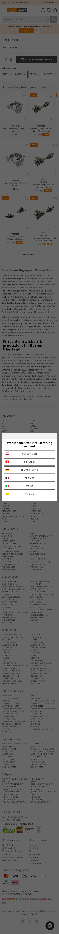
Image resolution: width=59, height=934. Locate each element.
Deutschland (29, 469)
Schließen (54, 436)
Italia (29, 486)
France (29, 478)
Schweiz (29, 462)
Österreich (29, 453)
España (29, 494)
